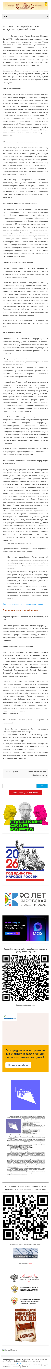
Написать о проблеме (18, 1065)
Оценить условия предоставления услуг (25, 1244)
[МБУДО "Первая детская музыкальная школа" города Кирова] (25, 10)
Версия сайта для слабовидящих (25, 792)
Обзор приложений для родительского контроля (23, 604)
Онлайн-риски (11, 772)
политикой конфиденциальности (15, 1363)
